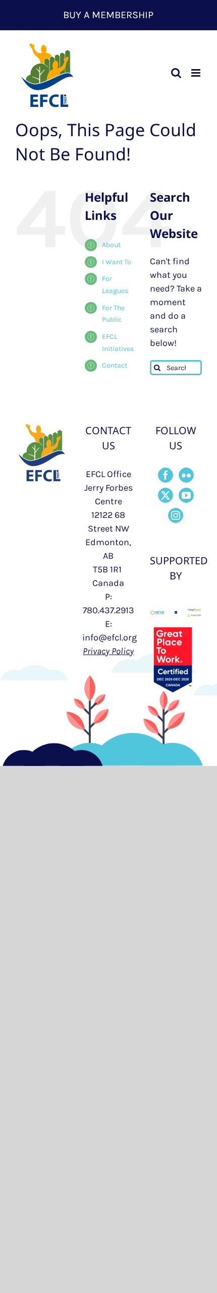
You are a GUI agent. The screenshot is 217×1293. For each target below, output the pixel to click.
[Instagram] (175, 515)
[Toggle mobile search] (176, 73)
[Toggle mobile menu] (196, 73)
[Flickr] (186, 475)
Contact (114, 365)
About (111, 245)
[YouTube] (186, 495)
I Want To (116, 262)
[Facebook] (165, 475)
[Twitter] (165, 495)
